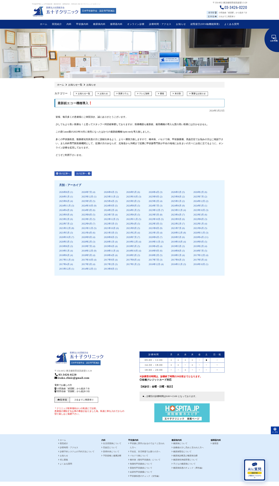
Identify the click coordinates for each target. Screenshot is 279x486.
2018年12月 (87, 250)
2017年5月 (198, 259)
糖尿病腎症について (182, 452)
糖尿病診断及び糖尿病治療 (185, 456)
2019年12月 (132, 241)
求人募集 (64, 460)
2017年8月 (131, 259)
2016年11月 (177, 264)
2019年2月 (198, 246)
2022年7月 (64, 223)
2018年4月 (109, 255)
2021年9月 (131, 228)
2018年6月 (64, 255)
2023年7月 (109, 214)
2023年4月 (176, 214)
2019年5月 (131, 246)
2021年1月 (154, 232)
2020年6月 (154, 237)
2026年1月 (64, 196)
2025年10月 (132, 196)
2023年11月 (177, 210)
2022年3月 (154, 223)
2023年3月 (198, 214)
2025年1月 (176, 201)
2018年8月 (176, 250)
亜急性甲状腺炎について (141, 468)
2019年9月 (198, 241)
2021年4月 (87, 232)
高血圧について (110, 447)
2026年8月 (64, 192)
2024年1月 (131, 210)
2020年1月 (109, 241)
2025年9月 (154, 196)
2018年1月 (176, 255)
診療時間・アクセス (160, 24)
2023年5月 (154, 214)
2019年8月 (64, 246)
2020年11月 (199, 232)
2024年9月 (109, 205)
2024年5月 (198, 205)
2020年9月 (87, 237)
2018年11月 (110, 250)
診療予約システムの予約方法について (77, 452)
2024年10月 (87, 205)
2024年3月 (87, 210)
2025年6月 (64, 201)
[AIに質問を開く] (254, 470)
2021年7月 (176, 228)
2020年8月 (109, 237)
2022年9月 (176, 219)
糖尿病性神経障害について (185, 460)
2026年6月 (109, 192)
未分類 (178, 94)
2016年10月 (199, 264)
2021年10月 (110, 228)
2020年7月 (131, 237)
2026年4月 (154, 192)
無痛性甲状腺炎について (141, 464)
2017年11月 (65, 259)
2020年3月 (64, 241)
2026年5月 (131, 192)
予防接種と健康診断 (112, 456)
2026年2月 (198, 192)
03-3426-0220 (235, 7)
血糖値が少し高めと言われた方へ (188, 447)
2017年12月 (199, 255)
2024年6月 (176, 205)
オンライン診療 (135, 24)
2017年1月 (131, 264)
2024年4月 (64, 210)
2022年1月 (198, 223)
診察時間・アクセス (69, 447)
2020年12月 (177, 232)
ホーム (43, 24)
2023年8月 (87, 214)
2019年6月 (109, 246)
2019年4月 (154, 246)
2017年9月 (109, 259)
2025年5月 (87, 201)
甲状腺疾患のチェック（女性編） (145, 476)
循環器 (215, 443)
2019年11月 (154, 241)
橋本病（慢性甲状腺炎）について (145, 460)
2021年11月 (87, 228)
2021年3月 (109, 232)
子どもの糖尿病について (184, 464)
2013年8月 (109, 269)
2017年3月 (87, 264)
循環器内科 (116, 24)
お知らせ (104, 94)
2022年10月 (154, 219)
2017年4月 (64, 264)
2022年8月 (198, 219)
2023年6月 (131, 214)
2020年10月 (65, 237)
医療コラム (123, 94)
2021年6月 (198, 228)
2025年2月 (154, 201)
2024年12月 (199, 201)
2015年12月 (65, 269)
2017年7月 (154, 259)
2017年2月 (109, 264)
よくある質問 (66, 464)
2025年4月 (109, 201)
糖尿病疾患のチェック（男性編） (188, 468)
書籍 (162, 94)
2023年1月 (87, 219)
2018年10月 (132, 250)
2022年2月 (176, 223)
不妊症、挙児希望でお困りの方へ (145, 452)
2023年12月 (154, 210)
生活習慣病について (112, 443)
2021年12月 (65, 228)
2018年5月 (87, 255)
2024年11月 (65, 205)
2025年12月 (87, 196)
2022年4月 (131, 223)
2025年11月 (110, 196)
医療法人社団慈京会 (55, 8)
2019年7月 (87, 246)
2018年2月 (154, 255)
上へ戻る (275, 432)
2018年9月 (154, 250)
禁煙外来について (111, 452)
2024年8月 (131, 205)
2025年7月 (198, 196)
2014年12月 (87, 269)
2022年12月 (110, 219)
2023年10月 (199, 210)
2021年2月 (131, 232)
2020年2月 (87, 241)
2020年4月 (198, 237)
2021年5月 (64, 232)
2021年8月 (154, 228)
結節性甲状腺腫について (141, 472)
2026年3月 (176, 192)
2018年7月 (198, 250)
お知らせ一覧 (84, 94)
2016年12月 (154, 264)
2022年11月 (132, 219)
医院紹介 (64, 443)
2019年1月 (64, 250)
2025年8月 (176, 196)
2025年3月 (131, 201)
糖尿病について (180, 443)
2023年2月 (64, 219)
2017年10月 (87, 259)
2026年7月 (87, 192)
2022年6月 (87, 223)
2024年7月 (154, 205)
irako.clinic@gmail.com (73, 377)
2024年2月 (109, 210)
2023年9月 (64, 214)
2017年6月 (176, 259)
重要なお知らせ (198, 94)
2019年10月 (177, 241)
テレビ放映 (144, 94)
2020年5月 (176, 237)
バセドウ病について (139, 456)
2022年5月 (109, 223)
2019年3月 (176, 246)
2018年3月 (131, 255)
